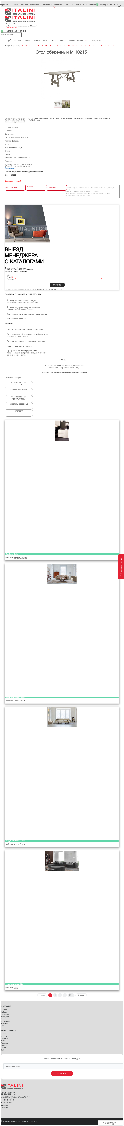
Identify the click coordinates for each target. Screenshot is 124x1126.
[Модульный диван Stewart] (62, 772)
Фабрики (24, 4)
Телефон (10, 279)
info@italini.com (34, 120)
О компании (68, 4)
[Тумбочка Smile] (62, 486)
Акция (54, 7)
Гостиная (4, 1034)
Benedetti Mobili (20, 557)
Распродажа (35, 4)
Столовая (19, 411)
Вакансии (58, 4)
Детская (4, 1045)
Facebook (4, 1107)
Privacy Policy (40, 289)
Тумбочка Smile (12, 554)
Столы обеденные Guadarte (16, 137)
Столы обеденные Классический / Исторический (18, 398)
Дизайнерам (91, 4)
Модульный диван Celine (15, 697)
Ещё (2, 1026)
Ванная (4, 1048)
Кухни (3, 1041)
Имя (9, 275)
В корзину (31, 187)
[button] (117, 79)
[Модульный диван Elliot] (62, 916)
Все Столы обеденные (19, 404)
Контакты (80, 4)
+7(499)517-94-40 (92, 118)
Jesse (16, 987)
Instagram (4, 1105)
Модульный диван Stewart (15, 841)
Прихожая (4, 1043)
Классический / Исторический (17, 158)
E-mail (9, 277)
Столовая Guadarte (18, 390)
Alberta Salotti (19, 701)
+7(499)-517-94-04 (107, 5)
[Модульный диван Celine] (62, 629)
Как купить (47, 4)
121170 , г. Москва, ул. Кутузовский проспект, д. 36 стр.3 (21, 25)
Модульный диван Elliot (14, 984)
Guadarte (8, 131)
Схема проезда (12, 27)
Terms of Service (53, 289)
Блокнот (105, 1122)
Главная (15, 4)
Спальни (4, 1036)
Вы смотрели (106, 1124)
